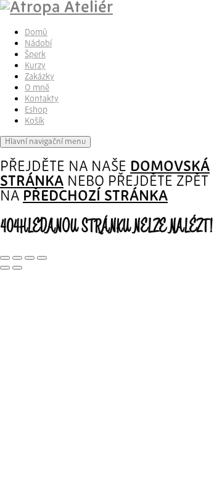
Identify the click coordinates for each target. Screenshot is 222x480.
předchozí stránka (95, 197)
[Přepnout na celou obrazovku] (17, 258)
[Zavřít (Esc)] (42, 258)
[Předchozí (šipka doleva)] (5, 268)
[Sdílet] (30, 258)
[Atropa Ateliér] (56, 8)
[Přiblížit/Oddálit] (5, 258)
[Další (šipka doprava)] (17, 268)
